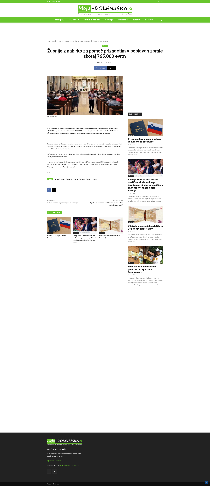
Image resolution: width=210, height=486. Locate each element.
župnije (95, 179)
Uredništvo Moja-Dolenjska (56, 449)
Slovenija (109, 20)
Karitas (63, 179)
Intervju (136, 20)
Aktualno (54, 41)
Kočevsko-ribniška (92, 20)
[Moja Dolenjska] (105, 10)
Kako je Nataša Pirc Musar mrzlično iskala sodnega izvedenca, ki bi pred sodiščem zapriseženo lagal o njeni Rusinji (145, 185)
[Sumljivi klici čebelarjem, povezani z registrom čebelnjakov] (145, 255)
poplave (82, 179)
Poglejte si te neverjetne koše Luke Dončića (62, 203)
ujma (88, 179)
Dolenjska (59, 20)
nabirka (69, 179)
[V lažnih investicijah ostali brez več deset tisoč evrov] (111, 225)
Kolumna (149, 20)
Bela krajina (74, 20)
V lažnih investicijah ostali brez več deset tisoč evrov (145, 227)
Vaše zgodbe (123, 20)
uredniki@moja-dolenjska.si (69, 465)
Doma (48, 41)
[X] (161, 1)
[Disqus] (85, 338)
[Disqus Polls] (85, 281)
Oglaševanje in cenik (54, 461)
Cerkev (57, 179)
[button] (160, 20)
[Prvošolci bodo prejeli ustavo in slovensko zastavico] (59, 225)
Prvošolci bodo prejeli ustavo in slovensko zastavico (144, 140)
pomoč (76, 179)
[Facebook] (158, 1)
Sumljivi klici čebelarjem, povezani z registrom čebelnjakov (142, 269)
